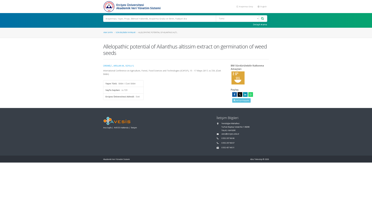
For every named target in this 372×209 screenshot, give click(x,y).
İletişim (134, 127)
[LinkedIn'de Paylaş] (245, 94)
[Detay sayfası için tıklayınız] (238, 77)
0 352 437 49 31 (227, 147)
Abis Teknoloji (256, 159)
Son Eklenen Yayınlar (125, 32)
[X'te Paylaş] (240, 94)
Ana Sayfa (108, 32)
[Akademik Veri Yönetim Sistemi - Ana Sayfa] (109, 6)
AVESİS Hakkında (121, 127)
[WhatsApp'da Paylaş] (250, 94)
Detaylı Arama (260, 24)
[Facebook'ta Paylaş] (234, 94)
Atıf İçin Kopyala (242, 100)
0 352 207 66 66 (227, 138)
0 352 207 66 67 (227, 143)
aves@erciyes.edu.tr (230, 134)
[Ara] (262, 18)
